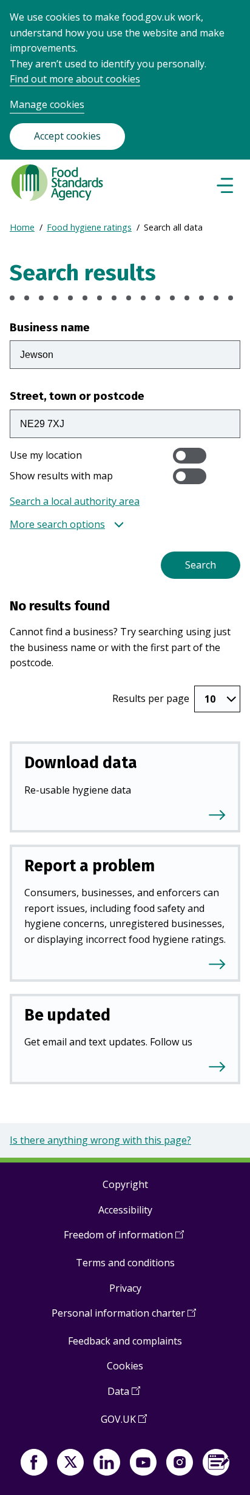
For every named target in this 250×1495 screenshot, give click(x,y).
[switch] (189, 456)
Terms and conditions (125, 1262)
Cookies (125, 1365)
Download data (80, 762)
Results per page (150, 698)
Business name (50, 327)
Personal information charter (124, 1317)
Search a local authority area (75, 501)
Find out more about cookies (75, 79)
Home (22, 227)
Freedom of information (124, 1239)
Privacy (125, 1288)
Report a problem (89, 866)
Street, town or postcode (77, 396)
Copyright (125, 1184)
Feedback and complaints (125, 1341)
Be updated (67, 1015)
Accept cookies (67, 136)
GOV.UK (124, 1423)
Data (123, 1396)
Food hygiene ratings (89, 227)
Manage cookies (47, 104)
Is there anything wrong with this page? (100, 1140)
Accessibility (125, 1210)
